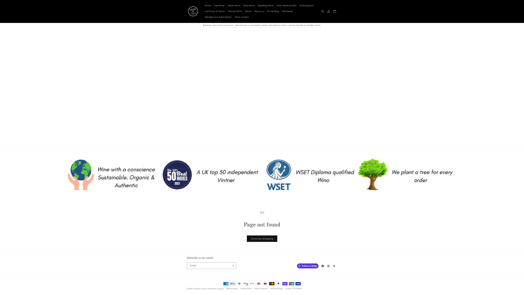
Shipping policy (276, 289)
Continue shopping (262, 238)
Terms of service (260, 289)
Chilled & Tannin (200, 289)
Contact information (294, 289)
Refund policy (232, 289)
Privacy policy (246, 289)
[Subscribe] (233, 265)
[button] (323, 11)
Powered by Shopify (216, 289)
